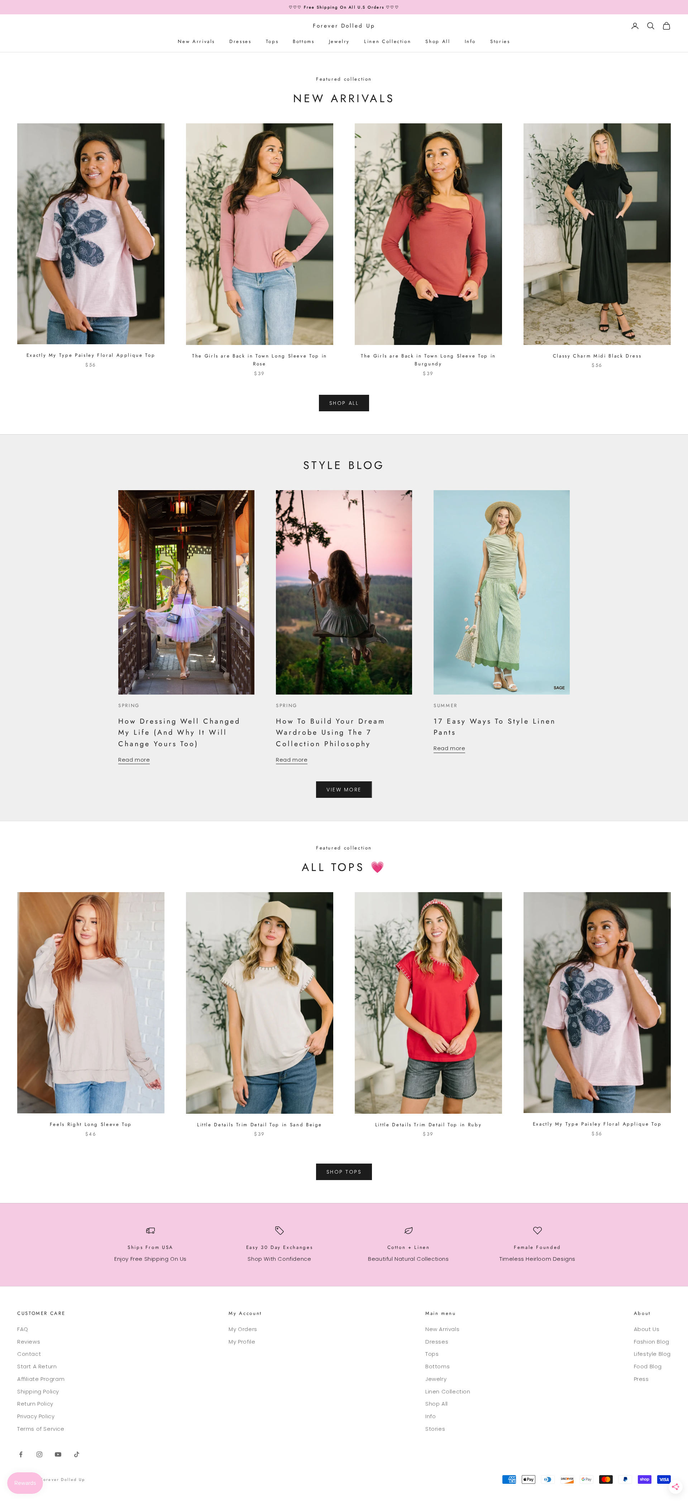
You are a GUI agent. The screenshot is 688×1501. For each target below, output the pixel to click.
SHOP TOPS (344, 1171)
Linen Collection (387, 41)
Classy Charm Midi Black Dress (597, 355)
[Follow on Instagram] (39, 1454)
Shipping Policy (38, 1391)
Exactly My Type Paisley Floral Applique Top (91, 355)
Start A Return (37, 1366)
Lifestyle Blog (652, 1354)
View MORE (344, 789)
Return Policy (35, 1403)
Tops (272, 41)
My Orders (243, 1329)
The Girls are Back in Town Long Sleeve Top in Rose (259, 359)
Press (641, 1379)
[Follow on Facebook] (20, 1454)
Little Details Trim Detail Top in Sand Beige (259, 1124)
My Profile (242, 1341)
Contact (29, 1354)
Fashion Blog (651, 1341)
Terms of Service (40, 1429)
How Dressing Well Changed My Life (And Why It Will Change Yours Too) (179, 732)
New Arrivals (196, 41)
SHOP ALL (344, 403)
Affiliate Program (40, 1379)
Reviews (28, 1341)
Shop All (437, 41)
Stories (500, 41)
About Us (647, 1329)
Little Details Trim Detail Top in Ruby (428, 1124)
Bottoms (303, 41)
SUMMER (446, 705)
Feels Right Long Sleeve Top (91, 1124)
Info (470, 41)
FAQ (22, 1329)
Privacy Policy (35, 1416)
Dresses (240, 41)
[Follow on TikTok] (76, 1454)
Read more (134, 759)
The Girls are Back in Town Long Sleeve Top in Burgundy (428, 359)
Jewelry (339, 41)
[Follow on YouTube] (58, 1454)
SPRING (129, 705)
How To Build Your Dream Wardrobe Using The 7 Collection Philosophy (330, 732)
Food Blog (648, 1366)
